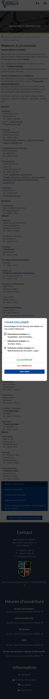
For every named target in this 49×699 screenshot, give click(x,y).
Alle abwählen (24, 365)
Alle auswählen (24, 360)
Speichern (24, 371)
